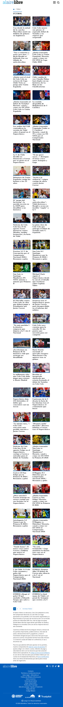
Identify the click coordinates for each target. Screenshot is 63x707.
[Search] (58, 2)
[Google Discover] (58, 666)
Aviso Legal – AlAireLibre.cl (31, 675)
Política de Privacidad (30, 685)
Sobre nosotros (31, 679)
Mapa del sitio (30, 689)
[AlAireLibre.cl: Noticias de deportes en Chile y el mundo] (10, 666)
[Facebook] (47, 666)
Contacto (31, 671)
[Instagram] (52, 666)
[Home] (13, 2)
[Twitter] (50, 666)
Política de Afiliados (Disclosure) (31, 677)
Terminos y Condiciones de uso (30, 673)
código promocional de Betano (40, 653)
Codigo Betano (30, 691)
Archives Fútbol (27, 609)
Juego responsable (31, 683)
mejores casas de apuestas (36, 647)
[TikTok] (55, 666)
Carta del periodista (31, 681)
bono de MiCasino (43, 657)
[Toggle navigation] (54, 2)
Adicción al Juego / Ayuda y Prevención (31, 687)
